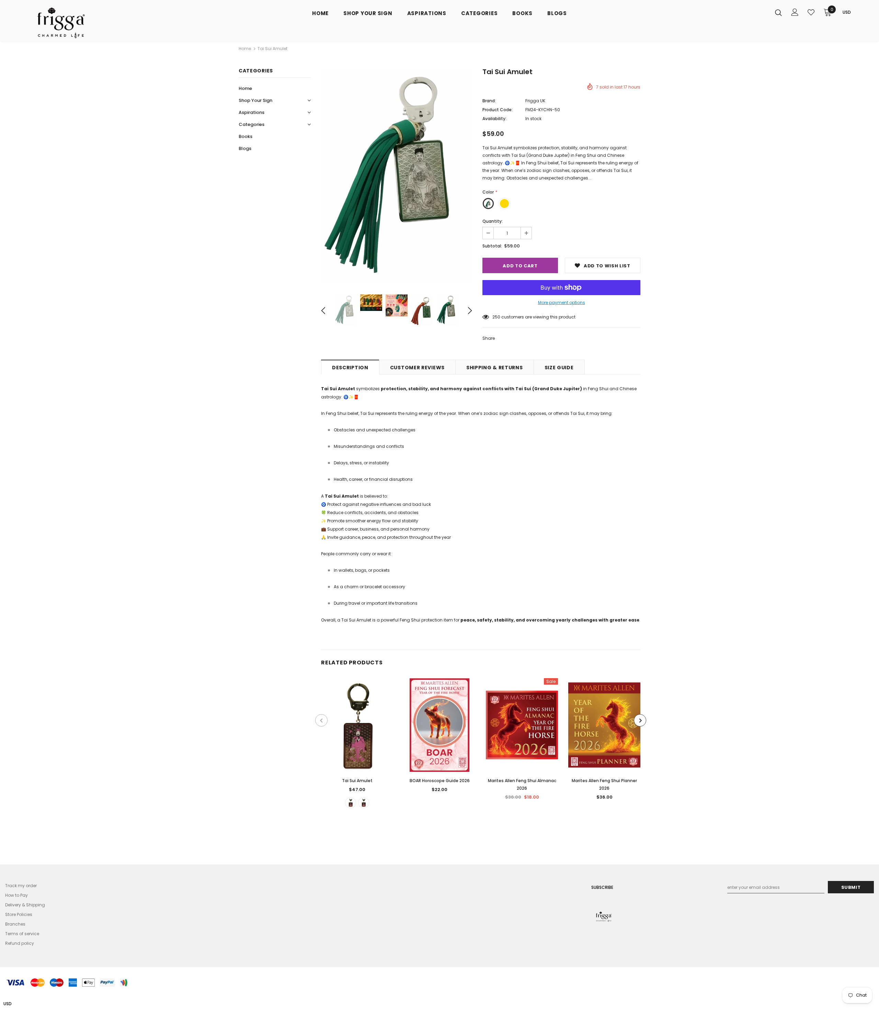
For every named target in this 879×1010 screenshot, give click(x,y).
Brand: (489, 101)
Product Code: (497, 110)
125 (495, 317)
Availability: (494, 118)
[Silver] (363, 803)
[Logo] (68, 22)
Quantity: (492, 221)
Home (245, 48)
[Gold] (350, 803)
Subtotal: (492, 246)
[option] (396, 176)
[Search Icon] (778, 12)
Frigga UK (535, 101)
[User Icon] (795, 12)
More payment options (561, 302)
